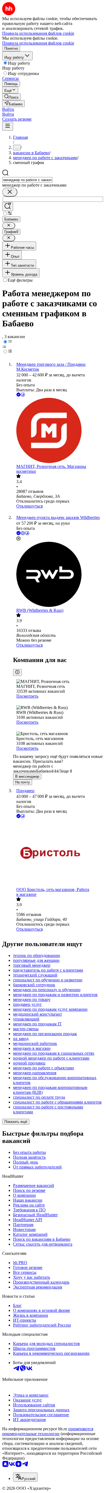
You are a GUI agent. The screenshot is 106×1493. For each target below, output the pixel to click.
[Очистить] (9, 192)
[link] (11, 96)
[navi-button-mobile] (7, 126)
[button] (8, 109)
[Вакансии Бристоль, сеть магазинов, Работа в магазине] (58, 853)
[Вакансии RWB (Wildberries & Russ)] (58, 575)
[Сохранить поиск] (7, 206)
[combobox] (27, 180)
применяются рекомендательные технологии (47, 1431)
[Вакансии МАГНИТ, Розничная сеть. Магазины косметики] (58, 431)
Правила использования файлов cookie (38, 43)
